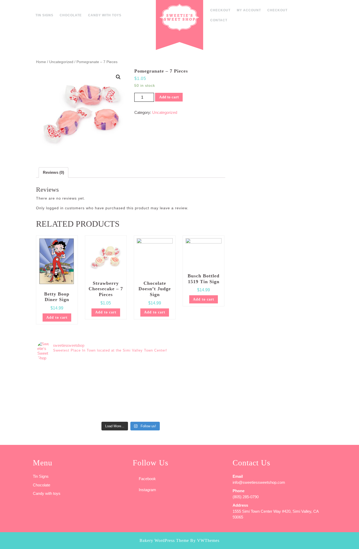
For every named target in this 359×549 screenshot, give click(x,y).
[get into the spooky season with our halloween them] (61, 378)
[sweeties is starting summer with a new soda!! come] (61, 405)
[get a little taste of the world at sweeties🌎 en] (154, 405)
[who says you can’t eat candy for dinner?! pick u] (201, 405)
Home (41, 62)
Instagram (147, 489)
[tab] (53, 172)
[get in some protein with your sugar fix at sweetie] (107, 405)
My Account (249, 10)
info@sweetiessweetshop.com (259, 482)
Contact (218, 20)
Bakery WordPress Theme (164, 540)
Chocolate (71, 15)
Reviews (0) (53, 172)
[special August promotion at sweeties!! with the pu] (154, 378)
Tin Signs (44, 15)
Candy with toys (104, 15)
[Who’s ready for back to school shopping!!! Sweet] (201, 378)
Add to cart (169, 97)
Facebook (147, 478)
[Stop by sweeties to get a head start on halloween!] (107, 378)
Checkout (220, 10)
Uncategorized (61, 62)
